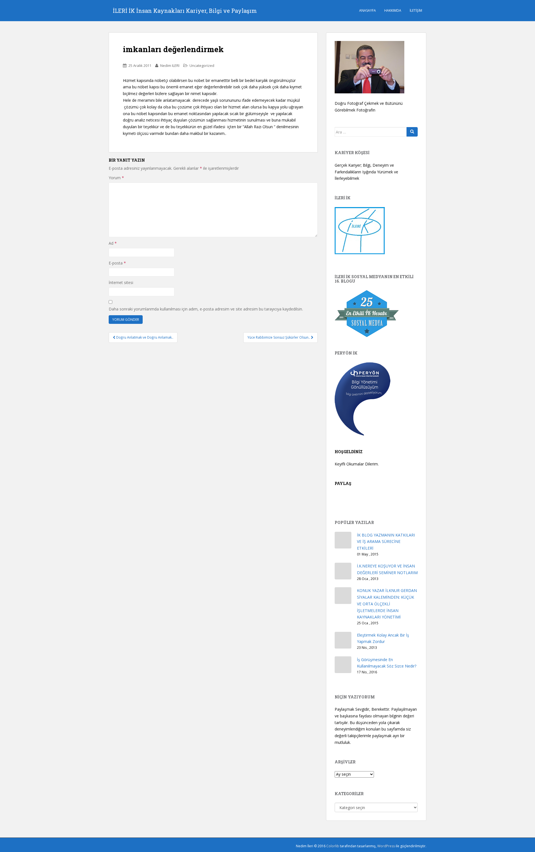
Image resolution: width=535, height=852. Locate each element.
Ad (113, 243)
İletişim (416, 10)
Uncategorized (201, 65)
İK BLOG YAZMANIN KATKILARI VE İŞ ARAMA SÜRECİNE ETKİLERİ (386, 541)
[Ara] (412, 132)
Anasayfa (367, 10)
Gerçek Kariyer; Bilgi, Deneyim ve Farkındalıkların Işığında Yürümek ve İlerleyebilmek (366, 171)
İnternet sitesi (121, 282)
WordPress (386, 846)
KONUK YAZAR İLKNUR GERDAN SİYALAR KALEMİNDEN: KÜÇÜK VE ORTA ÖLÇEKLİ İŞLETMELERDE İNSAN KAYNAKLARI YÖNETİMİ (387, 604)
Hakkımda (392, 10)
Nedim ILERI (169, 65)
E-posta (117, 263)
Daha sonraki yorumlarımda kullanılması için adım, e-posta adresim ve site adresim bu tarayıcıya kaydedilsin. (206, 309)
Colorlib (332, 846)
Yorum (116, 177)
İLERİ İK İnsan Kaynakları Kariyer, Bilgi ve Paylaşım (185, 10)
